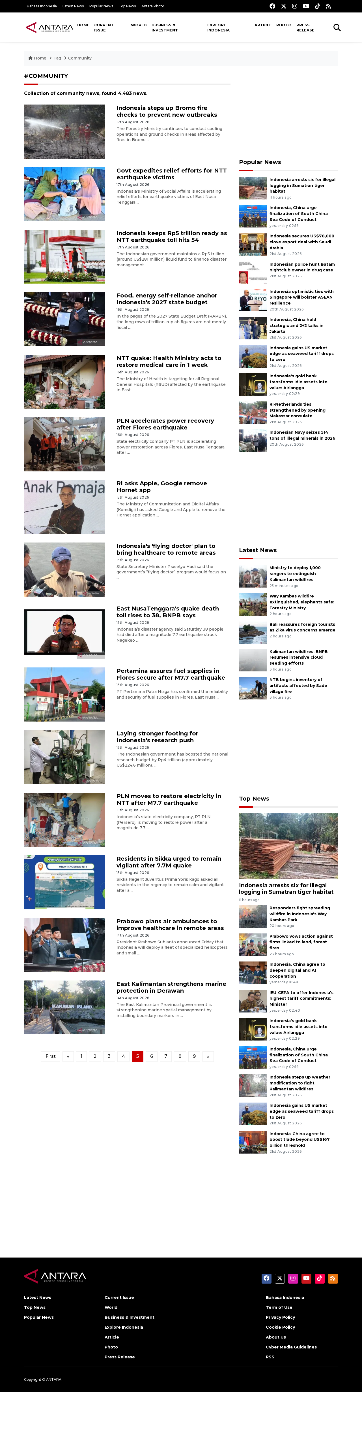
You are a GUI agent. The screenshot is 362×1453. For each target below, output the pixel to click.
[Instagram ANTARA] (294, 6)
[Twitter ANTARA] (283, 6)
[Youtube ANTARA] (306, 6)
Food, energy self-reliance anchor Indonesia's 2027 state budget (167, 299)
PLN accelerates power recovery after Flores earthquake (165, 424)
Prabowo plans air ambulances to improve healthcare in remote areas (170, 924)
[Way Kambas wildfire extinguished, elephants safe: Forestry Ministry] (253, 604)
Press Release (305, 27)
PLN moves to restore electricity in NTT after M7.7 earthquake (169, 799)
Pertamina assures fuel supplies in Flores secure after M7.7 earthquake (171, 674)
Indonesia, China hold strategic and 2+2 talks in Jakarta (297, 325)
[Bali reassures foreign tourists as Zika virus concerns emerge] (253, 632)
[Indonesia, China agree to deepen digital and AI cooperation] (253, 972)
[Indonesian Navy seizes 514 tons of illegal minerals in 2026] (253, 440)
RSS (270, 1357)
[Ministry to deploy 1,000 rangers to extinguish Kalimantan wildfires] (253, 576)
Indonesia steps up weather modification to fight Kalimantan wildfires (300, 1083)
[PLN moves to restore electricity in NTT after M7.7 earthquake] (64, 819)
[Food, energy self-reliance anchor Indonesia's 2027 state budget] (64, 319)
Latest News (73, 6)
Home (83, 25)
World (139, 25)
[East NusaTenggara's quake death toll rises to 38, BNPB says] (64, 631)
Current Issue (104, 27)
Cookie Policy (280, 1327)
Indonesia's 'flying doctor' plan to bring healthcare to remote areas (166, 549)
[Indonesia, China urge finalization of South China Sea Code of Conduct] (253, 216)
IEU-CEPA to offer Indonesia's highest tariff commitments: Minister (301, 998)
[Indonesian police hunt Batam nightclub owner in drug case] (253, 272)
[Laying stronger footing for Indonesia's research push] (64, 757)
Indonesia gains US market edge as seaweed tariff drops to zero (302, 353)
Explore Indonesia (218, 27)
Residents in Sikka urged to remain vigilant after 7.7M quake (169, 862)
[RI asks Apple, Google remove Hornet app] (64, 506)
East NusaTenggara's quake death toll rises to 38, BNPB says (168, 612)
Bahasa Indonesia (42, 6)
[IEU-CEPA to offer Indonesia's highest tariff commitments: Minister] (253, 1000)
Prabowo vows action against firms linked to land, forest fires (301, 942)
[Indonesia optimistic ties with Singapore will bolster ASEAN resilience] (253, 299)
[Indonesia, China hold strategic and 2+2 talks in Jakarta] (253, 327)
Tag (57, 58)
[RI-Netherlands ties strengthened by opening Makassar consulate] (253, 412)
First (51, 1056)
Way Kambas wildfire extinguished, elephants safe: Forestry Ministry (302, 601)
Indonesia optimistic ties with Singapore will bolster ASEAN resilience (302, 297)
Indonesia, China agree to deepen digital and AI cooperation (297, 970)
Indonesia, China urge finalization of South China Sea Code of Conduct (299, 213)
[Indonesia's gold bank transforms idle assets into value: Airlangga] (253, 384)
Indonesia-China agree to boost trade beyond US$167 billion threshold (300, 1139)
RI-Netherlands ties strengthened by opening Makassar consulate (298, 410)
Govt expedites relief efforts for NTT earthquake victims (172, 174)
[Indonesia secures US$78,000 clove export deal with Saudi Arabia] (253, 244)
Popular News (101, 6)
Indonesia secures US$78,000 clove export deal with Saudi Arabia (302, 241)
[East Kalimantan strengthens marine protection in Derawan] (64, 1007)
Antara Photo (152, 6)
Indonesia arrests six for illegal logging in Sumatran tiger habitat (302, 185)
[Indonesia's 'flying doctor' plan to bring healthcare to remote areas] (64, 569)
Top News (127, 6)
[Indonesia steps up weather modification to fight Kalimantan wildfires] (253, 1085)
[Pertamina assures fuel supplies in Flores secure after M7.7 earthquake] (64, 694)
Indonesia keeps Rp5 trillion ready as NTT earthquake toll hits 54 (172, 236)
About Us (276, 1337)
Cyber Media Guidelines (291, 1347)
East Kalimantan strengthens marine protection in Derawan (171, 987)
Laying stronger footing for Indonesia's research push (157, 737)
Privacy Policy (280, 1317)
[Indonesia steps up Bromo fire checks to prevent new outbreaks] (64, 131)
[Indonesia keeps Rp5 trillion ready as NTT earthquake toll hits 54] (64, 256)
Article (263, 25)
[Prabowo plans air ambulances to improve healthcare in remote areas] (64, 944)
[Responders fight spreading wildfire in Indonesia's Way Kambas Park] (253, 916)
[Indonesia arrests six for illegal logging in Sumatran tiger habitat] (253, 187)
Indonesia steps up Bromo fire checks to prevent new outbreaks (167, 111)
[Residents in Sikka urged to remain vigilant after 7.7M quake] (64, 882)
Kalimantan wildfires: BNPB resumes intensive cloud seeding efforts (299, 657)
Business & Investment (165, 27)
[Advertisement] (288, 112)
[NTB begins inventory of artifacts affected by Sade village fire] (253, 687)
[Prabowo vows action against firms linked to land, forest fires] (253, 944)
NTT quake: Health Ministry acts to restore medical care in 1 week (169, 361)
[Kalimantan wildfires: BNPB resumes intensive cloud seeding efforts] (253, 659)
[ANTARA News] (49, 27)
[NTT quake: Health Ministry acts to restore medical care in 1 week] (64, 381)
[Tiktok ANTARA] (317, 6)
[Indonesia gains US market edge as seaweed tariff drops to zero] (253, 356)
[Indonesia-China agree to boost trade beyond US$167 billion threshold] (253, 1141)
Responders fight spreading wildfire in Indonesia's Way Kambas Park (300, 913)
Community (80, 58)
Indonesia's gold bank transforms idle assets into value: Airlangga (298, 381)
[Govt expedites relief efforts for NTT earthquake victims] (64, 193)
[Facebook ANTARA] (272, 6)
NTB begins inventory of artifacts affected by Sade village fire (298, 685)
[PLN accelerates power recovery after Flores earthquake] (64, 444)
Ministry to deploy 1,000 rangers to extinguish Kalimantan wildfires (295, 573)
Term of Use (279, 1307)
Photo (284, 25)
